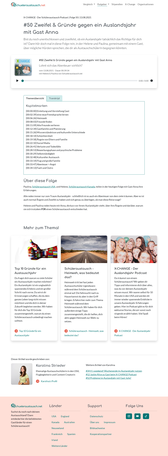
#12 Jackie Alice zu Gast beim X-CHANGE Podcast (111, 374)
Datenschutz (96, 416)
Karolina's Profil (49, 381)
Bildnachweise (97, 428)
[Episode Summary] (152, 81)
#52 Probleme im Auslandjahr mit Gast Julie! (108, 378)
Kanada (55, 422)
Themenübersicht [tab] (35, 98)
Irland (55, 440)
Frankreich (57, 434)
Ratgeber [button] (102, 4)
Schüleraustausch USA (43, 186)
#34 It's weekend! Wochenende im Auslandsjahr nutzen (114, 370)
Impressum (109, 422)
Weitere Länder (59, 445)
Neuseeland (58, 428)
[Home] (28, 4)
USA (54, 416)
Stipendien (117, 4)
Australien (69, 422)
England (65, 416)
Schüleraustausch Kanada (82, 186)
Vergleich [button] (88, 4)
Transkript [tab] (54, 98)
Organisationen (146, 4)
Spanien (71, 434)
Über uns (94, 422)
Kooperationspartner (101, 434)
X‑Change (130, 4)
